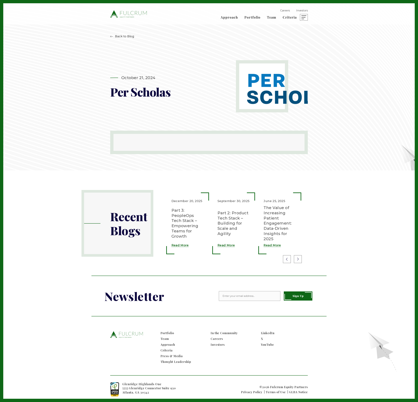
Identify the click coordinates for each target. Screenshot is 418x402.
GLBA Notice (298, 392)
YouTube (267, 345)
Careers (285, 10)
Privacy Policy (252, 392)
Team (271, 17)
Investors (302, 10)
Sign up (298, 296)
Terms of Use (276, 392)
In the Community (224, 333)
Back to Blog (124, 36)
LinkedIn (267, 333)
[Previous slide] (287, 259)
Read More (180, 245)
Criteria (290, 17)
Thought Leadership (176, 362)
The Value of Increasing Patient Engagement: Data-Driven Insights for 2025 (278, 223)
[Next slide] (298, 259)
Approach (229, 17)
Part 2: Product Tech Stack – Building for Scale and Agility (232, 223)
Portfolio (252, 17)
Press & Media (172, 356)
